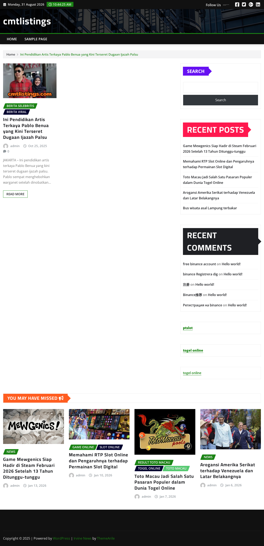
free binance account (199, 264)
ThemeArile (106, 538)
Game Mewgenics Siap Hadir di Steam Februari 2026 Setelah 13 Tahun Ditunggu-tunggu (29, 468)
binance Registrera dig (200, 274)
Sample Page (36, 39)
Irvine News (83, 538)
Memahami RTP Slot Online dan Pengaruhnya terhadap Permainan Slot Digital (98, 460)
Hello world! (231, 264)
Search (196, 71)
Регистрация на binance (202, 305)
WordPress (61, 538)
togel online (192, 373)
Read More (15, 194)
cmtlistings (27, 21)
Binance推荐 (192, 295)
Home (12, 39)
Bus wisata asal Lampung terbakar (210, 208)
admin (15, 146)
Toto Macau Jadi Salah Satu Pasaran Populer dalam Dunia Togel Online (164, 482)
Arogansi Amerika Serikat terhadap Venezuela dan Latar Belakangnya (227, 470)
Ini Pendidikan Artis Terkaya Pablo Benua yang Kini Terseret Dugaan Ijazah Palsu (79, 54)
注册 (186, 284)
